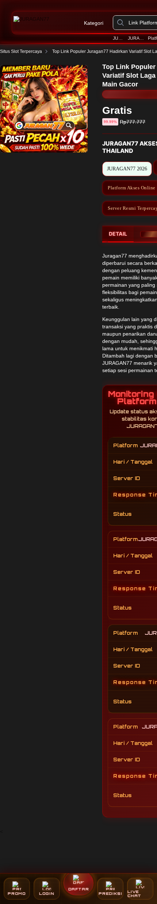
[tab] (118, 234)
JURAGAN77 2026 (136, 38)
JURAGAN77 (119, 38)
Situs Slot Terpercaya (21, 51)
